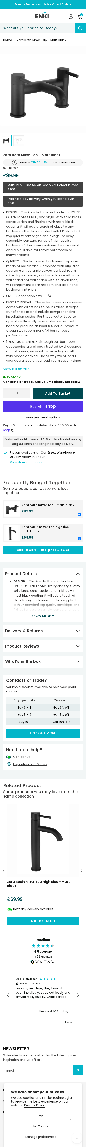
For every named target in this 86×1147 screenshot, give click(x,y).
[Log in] (70, 16)
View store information (26, 462)
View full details (16, 368)
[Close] (68, 28)
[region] (43, 995)
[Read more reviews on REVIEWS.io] (43, 962)
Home (7, 40)
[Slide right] (81, 870)
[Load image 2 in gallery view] (18, 140)
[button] (7, 16)
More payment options (43, 417)
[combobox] (43, 28)
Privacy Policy (34, 1105)
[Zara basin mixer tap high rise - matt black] (43, 840)
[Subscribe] (78, 1070)
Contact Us (21, 757)
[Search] (80, 28)
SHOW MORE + (43, 616)
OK (41, 1116)
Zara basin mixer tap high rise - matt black (38, 883)
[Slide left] (4, 870)
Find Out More (43, 733)
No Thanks (40, 1126)
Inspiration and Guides (30, 764)
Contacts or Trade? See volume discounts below (42, 382)
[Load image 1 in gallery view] (6, 140)
